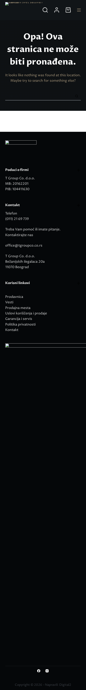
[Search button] (77, 96)
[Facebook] (38, 670)
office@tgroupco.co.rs (23, 245)
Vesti (9, 302)
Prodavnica (14, 297)
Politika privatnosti (20, 324)
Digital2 (65, 685)
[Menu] (79, 10)
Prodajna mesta (17, 308)
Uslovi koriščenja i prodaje (26, 313)
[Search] (45, 10)
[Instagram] (47, 670)
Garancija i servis (18, 319)
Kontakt (11, 330)
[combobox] (39, 96)
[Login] (56, 10)
